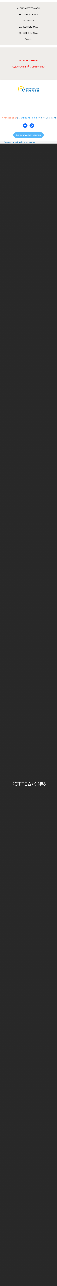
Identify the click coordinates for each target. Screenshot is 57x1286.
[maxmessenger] (32, 125)
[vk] (25, 125)
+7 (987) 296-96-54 (27, 118)
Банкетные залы (28, 27)
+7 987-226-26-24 (28, 104)
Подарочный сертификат (29, 67)
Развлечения (28, 60)
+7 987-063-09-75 (28, 108)
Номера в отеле (28, 15)
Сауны (28, 39)
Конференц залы (28, 33)
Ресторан (28, 21)
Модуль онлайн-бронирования (19, 142)
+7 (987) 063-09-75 (47, 118)
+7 (2, 118)
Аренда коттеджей (28, 8)
